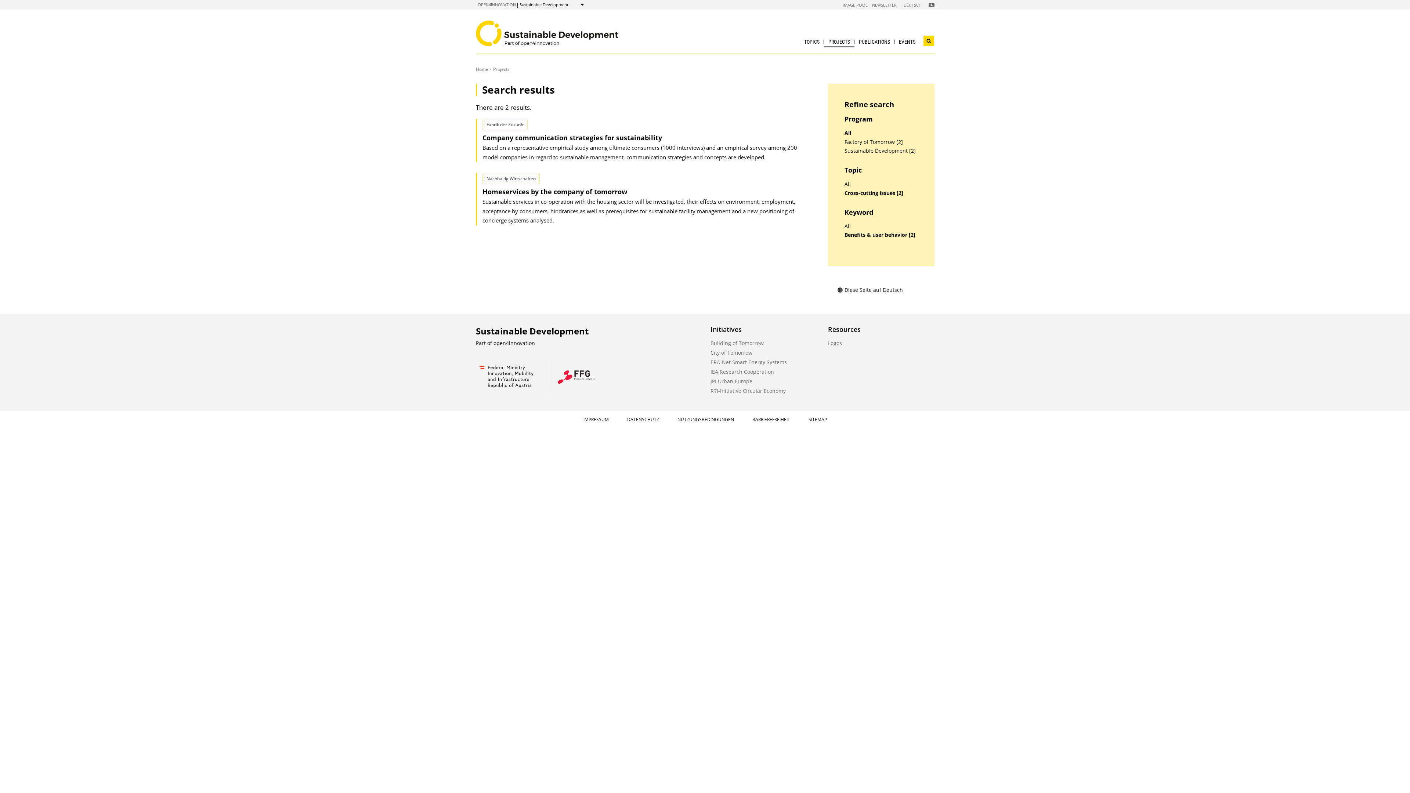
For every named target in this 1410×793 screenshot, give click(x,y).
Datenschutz (643, 419)
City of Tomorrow (731, 352)
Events (907, 42)
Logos (835, 343)
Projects (839, 42)
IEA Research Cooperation (742, 371)
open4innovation (497, 4)
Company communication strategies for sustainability (572, 137)
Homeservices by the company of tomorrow (554, 191)
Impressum (596, 419)
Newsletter (884, 5)
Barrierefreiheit (771, 419)
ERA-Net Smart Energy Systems (749, 362)
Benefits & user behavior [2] (880, 235)
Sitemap (818, 419)
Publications (874, 42)
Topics (812, 42)
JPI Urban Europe (731, 381)
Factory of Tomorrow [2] (874, 142)
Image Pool (855, 5)
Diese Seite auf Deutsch (874, 289)
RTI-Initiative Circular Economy (748, 390)
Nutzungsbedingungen (705, 419)
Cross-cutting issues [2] (874, 193)
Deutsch (913, 5)
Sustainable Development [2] (880, 151)
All (848, 133)
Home (482, 69)
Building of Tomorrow (737, 343)
